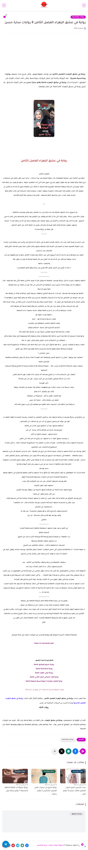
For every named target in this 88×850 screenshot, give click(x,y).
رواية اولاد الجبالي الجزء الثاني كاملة (44, 677)
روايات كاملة (44, 707)
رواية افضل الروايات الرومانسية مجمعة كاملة (44, 681)
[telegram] (17, 845)
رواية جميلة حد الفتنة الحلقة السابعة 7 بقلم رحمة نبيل (16, 789)
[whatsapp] (22, 845)
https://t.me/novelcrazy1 (44, 643)
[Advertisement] (44, 55)
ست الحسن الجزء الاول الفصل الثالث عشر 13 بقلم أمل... (74, 791)
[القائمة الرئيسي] (84, 5)
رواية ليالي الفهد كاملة (44, 673)
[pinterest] (13, 845)
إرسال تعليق (77, 814)
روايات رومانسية (78, 17)
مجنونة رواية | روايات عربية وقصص (50, 845)
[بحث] (4, 5)
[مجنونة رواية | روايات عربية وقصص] (44, 5)
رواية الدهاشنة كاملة (44, 669)
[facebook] (27, 845)
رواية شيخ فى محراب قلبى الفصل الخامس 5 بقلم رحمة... (45, 791)
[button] (75, 751)
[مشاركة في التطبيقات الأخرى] (55, 751)
